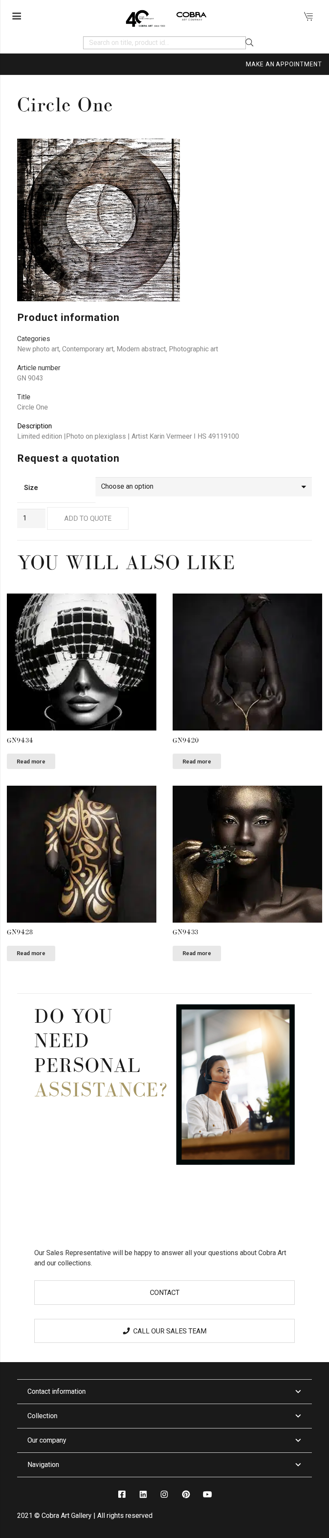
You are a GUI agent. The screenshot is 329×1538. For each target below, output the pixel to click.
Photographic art (193, 349)
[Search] (249, 42)
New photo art (38, 349)
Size (31, 488)
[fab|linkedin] (143, 1494)
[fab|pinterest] (185, 1494)
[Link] (145, 16)
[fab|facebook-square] (121, 1494)
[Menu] (17, 16)
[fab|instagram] (164, 1494)
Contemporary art (88, 349)
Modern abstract (141, 349)
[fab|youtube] (206, 1494)
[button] (298, 152)
